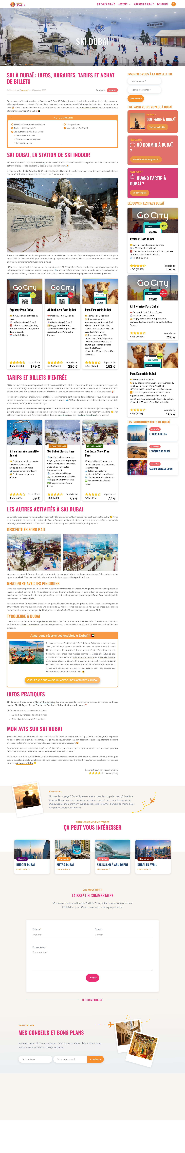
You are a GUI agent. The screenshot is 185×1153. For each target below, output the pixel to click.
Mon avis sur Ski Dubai (77, 128)
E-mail (98, 929)
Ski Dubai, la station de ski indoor (29, 124)
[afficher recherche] (173, 4)
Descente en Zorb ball (25, 135)
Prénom (36, 929)
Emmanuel (24, 90)
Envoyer (92, 977)
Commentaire (39, 947)
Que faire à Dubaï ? (106, 4)
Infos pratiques (73, 124)
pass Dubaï (63, 415)
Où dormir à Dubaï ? (144, 4)
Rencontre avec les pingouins (28, 139)
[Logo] (17, 6)
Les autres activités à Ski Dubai (29, 131)
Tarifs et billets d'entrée (25, 128)
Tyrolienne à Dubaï (24, 143)
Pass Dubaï (162, 4)
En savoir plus (139, 192)
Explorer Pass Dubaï (87, 415)
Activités (122, 4)
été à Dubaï (39, 162)
